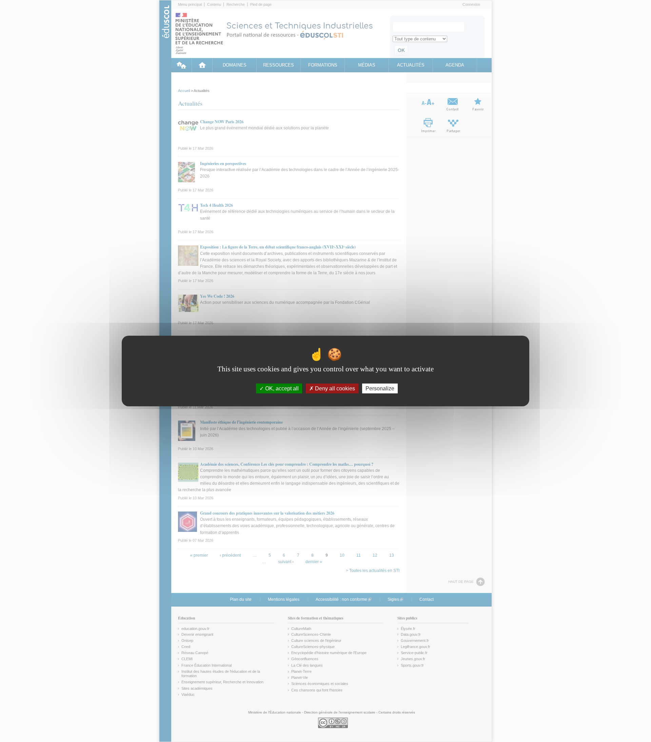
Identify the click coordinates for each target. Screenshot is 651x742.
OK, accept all (281, 388)
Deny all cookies (334, 388)
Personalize (380, 388)
